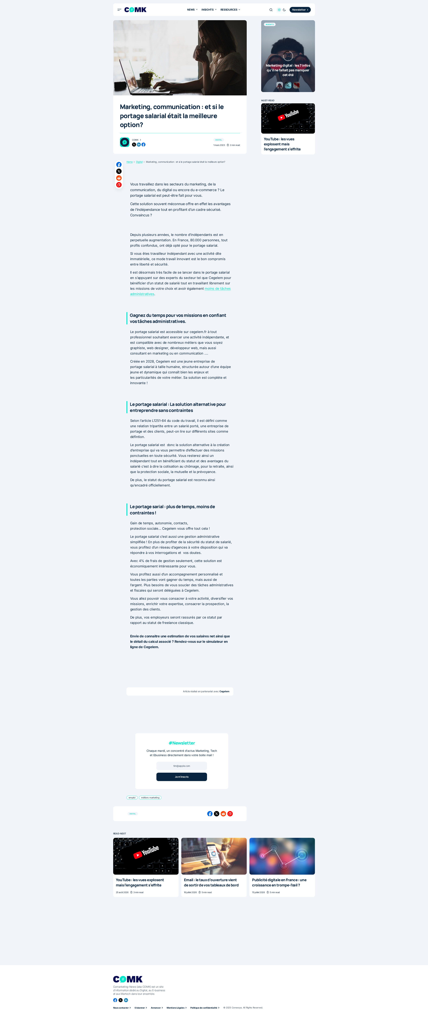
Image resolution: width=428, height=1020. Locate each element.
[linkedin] (138, 144)
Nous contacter (121, 1007)
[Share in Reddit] (119, 178)
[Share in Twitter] (119, 171)
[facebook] (143, 144)
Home (129, 162)
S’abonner (140, 1007)
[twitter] (134, 144)
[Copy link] (119, 184)
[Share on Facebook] (119, 164)
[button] (119, 10)
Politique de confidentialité (203, 1007)
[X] (120, 1000)
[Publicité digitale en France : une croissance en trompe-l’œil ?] (282, 856)
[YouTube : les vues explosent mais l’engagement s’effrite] (288, 118)
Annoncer (156, 1007)
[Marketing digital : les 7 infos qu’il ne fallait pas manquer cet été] (288, 56)
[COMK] (124, 142)
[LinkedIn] (126, 1000)
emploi (132, 797)
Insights (270, 24)
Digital (218, 140)
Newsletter (299, 9)
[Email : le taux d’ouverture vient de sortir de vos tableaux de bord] (214, 856)
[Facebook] (115, 1000)
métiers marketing (150, 797)
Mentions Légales (175, 1007)
